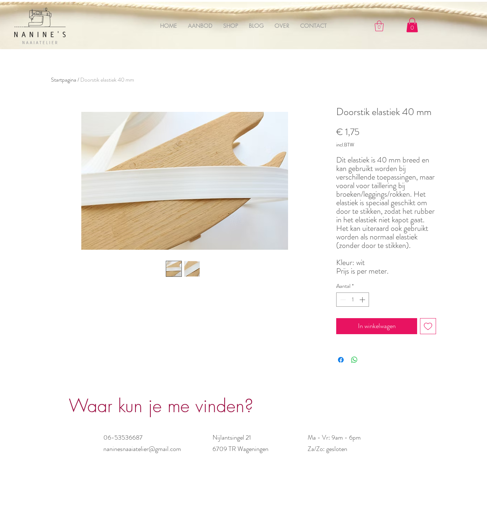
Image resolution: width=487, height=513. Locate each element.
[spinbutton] (352, 299)
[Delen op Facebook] (341, 360)
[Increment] (363, 299)
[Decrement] (342, 299)
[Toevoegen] (428, 326)
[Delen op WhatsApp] (354, 360)
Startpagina (63, 80)
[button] (379, 26)
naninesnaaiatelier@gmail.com (142, 449)
